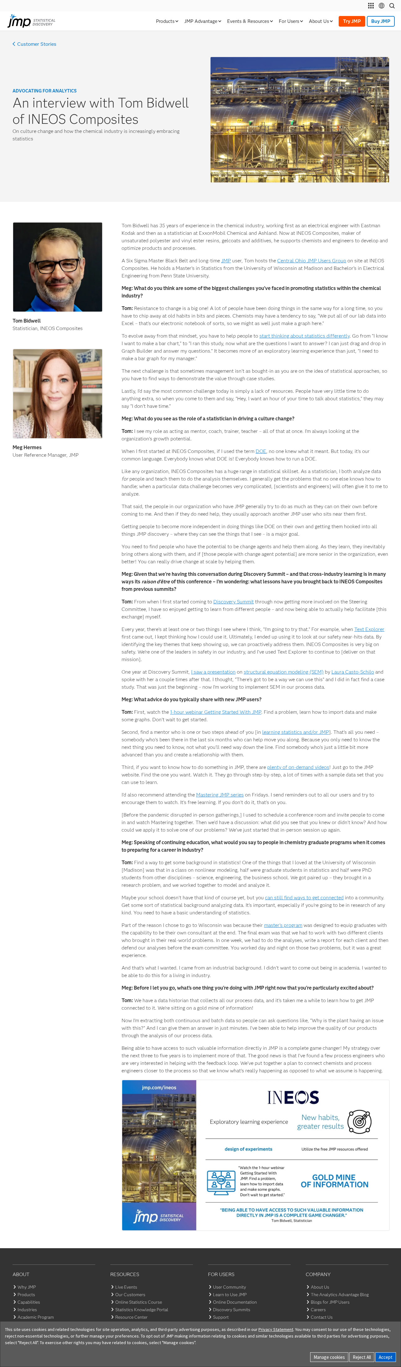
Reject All (362, 1357)
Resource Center (131, 1317)
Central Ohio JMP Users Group (311, 261)
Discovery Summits (231, 1309)
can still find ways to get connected (304, 898)
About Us (320, 1287)
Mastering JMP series (220, 795)
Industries (27, 1309)
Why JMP (27, 1287)
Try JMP (352, 21)
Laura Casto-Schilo (352, 672)
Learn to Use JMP (230, 1294)
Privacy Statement (275, 1329)
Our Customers (130, 1294)
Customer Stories (36, 44)
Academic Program (36, 1317)
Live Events (126, 1287)
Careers (318, 1309)
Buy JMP (380, 21)
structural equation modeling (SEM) (284, 672)
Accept (386, 1357)
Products (26, 1294)
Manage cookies (329, 1357)
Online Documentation (235, 1302)
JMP (226, 261)
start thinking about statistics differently (304, 336)
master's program (283, 925)
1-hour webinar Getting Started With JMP (215, 712)
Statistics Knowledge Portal (141, 1309)
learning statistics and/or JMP (295, 732)
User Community (229, 1287)
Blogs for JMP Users (330, 1302)
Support (221, 1317)
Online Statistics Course (138, 1302)
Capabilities (29, 1302)
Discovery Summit (233, 602)
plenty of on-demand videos (298, 767)
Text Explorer (369, 629)
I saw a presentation (213, 672)
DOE (261, 451)
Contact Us (322, 1317)
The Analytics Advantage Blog (340, 1294)
